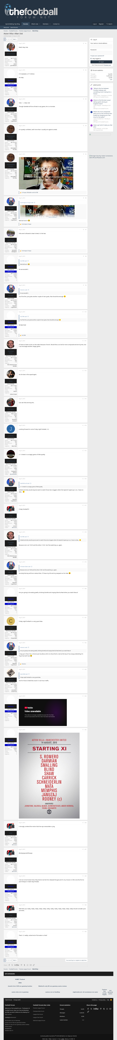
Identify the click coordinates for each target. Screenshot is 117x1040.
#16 (86, 478)
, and (30, 192)
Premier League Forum (39, 1008)
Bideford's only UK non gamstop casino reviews (53, 986)
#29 (86, 905)
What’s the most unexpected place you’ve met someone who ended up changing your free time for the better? (102, 114)
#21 (86, 617)
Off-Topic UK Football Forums (100, 97)
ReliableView (8, 1028)
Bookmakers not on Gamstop (12, 1020)
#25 (86, 729)
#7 (86, 229)
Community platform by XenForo (53, 1036)
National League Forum (39, 1020)
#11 (86, 341)
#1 (86, 43)
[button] (39, 24)
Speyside (14, 119)
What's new (34, 24)
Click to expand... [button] (53, 217)
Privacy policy (102, 1000)
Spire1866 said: (24, 674)
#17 (86, 505)
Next (14, 39)
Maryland (14, 419)
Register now (107, 65)
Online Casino (8, 1026)
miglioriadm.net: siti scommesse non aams (85, 992)
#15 (86, 450)
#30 (86, 931)
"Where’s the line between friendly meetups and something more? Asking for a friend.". (102, 91)
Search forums (14, 27)
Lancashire (14, 690)
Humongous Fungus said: (26, 202)
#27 (86, 849)
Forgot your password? (97, 56)
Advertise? (13, 1017)
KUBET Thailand (20, 979)
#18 (86, 532)
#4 (86, 125)
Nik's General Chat (98, 130)
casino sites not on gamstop (20, 992)
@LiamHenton (13, 474)
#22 (86, 642)
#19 (86, 562)
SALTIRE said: (23, 261)
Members (45, 24)
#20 (86, 588)
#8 (86, 256)
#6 (86, 198)
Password (93, 50)
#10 (86, 312)
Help (108, 1000)
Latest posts (97, 85)
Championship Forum (38, 1011)
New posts (6, 27)
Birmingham (14, 148)
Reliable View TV (9, 1030)
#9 (86, 285)
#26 (86, 822)
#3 (86, 99)
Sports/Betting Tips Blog (12, 24)
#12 (86, 370)
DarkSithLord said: (25, 483)
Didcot (15, 64)
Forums (25, 24)
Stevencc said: (23, 290)
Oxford (15, 391)
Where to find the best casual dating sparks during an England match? (101, 102)
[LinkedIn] (15, 965)
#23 (86, 669)
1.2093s (62, 1039)
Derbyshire (14, 471)
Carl (111, 79)
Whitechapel (8, 36)
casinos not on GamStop (52, 992)
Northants (14, 250)
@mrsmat (14, 527)
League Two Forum (38, 1017)
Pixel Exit (75, 1036)
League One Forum (38, 1014)
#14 (86, 425)
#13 (86, 398)
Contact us (94, 1000)
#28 (86, 876)
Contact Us (56, 24)
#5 (86, 154)
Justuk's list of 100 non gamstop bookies (20, 986)
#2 (86, 70)
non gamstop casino (110, 992)
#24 (86, 696)
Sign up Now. (8, 1014)
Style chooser (8, 1000)
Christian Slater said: (25, 566)
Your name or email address (98, 43)
